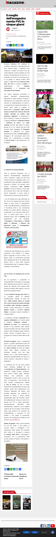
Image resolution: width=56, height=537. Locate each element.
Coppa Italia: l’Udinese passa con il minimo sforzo (43, 35)
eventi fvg (14, 9)
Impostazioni (44, 532)
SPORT (49, 43)
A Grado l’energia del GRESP (44, 175)
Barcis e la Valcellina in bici (23, 476)
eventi (9, 9)
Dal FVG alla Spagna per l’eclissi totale (42, 68)
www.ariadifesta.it (14, 420)
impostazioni (13, 535)
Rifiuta (34, 532)
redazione (14, 28)
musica (23, 9)
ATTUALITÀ (41, 77)
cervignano (38, 9)
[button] (55, 6)
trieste (19, 9)
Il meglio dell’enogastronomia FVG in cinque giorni (16, 20)
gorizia (33, 9)
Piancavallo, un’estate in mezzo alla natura (11, 476)
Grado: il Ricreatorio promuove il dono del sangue (44, 139)
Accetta (26, 532)
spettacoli (28, 9)
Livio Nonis (41, 42)
